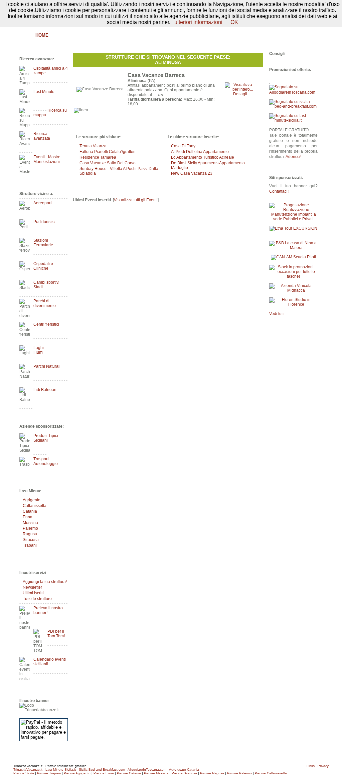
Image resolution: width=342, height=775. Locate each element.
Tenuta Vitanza (93, 146)
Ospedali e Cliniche (43, 266)
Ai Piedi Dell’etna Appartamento (200, 151)
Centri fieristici (46, 324)
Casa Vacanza (148, 35)
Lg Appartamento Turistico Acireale (202, 157)
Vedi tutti (277, 313)
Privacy (323, 766)
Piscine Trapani (49, 773)
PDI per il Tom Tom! (56, 633)
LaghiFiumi (38, 350)
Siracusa (31, 539)
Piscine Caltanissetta (271, 773)
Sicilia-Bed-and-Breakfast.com (102, 769)
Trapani (30, 545)
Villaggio (184, 35)
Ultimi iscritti (33, 593)
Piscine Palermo (239, 773)
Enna (27, 517)
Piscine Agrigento (77, 773)
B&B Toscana (302, 35)
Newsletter (32, 587)
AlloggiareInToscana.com (147, 769)
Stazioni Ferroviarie (43, 242)
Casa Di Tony (183, 146)
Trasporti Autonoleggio (45, 461)
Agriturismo (86, 35)
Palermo (30, 528)
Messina (30, 522)
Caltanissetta (34, 505)
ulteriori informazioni (198, 22)
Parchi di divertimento (44, 303)
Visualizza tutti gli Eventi (136, 200)
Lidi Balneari (44, 389)
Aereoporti (42, 203)
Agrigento (31, 500)
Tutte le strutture (37, 598)
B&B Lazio (268, 35)
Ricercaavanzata (41, 136)
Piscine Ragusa (212, 773)
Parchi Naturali (46, 366)
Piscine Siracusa (184, 773)
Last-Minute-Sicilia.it (60, 769)
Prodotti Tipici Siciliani (45, 438)
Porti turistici (44, 221)
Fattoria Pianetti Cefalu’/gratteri (107, 151)
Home (41, 35)
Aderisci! (293, 156)
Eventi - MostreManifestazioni (46, 159)
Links (311, 766)
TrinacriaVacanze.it (27, 769)
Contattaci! (279, 191)
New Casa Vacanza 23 (191, 173)
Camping (213, 35)
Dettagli (240, 94)
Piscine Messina (156, 773)
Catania (30, 511)
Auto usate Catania (184, 769)
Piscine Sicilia (23, 773)
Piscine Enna (104, 773)
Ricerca (239, 35)
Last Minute (43, 91)
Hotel (116, 35)
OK (234, 22)
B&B (59, 35)
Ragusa (30, 534)
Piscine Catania (129, 773)
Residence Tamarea (97, 157)
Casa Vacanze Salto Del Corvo (107, 163)
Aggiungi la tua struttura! (45, 581)
